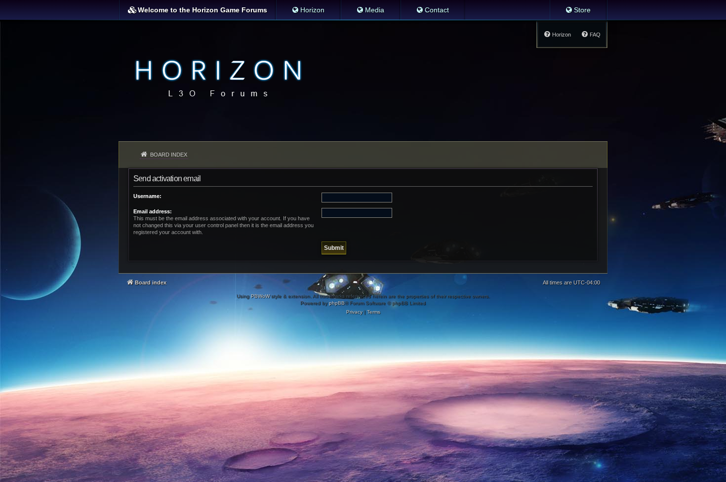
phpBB (337, 303)
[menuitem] (308, 10)
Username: (147, 196)
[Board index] (215, 77)
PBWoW (260, 296)
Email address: (152, 211)
